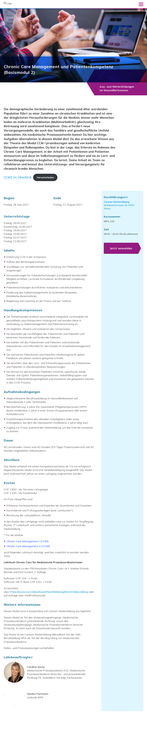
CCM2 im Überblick (17, 177)
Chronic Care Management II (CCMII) (28, 546)
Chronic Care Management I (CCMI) (27, 541)
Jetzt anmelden (121, 248)
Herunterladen (45, 177)
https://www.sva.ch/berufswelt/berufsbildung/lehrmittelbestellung (49, 591)
